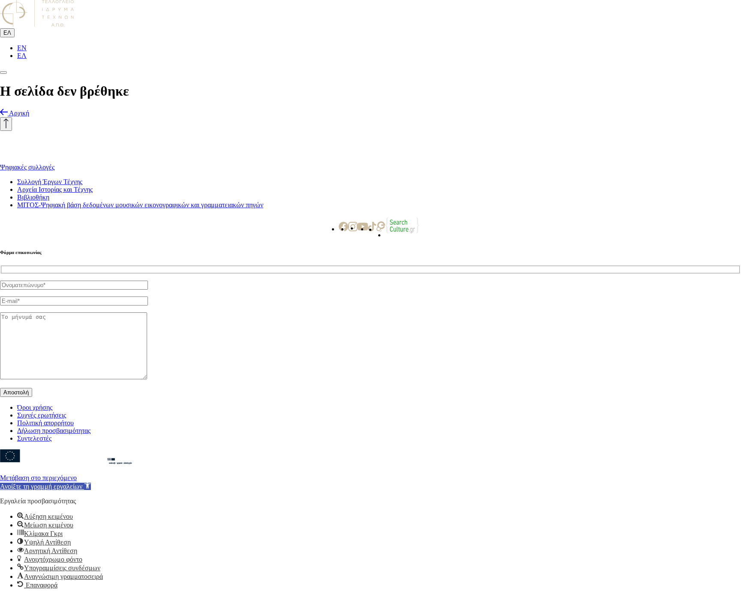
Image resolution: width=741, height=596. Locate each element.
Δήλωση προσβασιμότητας (53, 430)
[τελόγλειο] (43, 159)
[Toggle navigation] (3, 72)
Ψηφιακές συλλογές (27, 167)
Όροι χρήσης (34, 407)
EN (22, 47)
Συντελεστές (34, 438)
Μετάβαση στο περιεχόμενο (38, 477)
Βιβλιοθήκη (33, 197)
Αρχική (19, 113)
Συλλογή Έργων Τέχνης (49, 181)
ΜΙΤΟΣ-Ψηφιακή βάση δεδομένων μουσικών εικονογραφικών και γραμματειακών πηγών (140, 205)
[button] (45, 486)
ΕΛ (7, 33)
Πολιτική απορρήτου (45, 423)
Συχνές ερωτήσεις (41, 415)
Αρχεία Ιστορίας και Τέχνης (55, 189)
